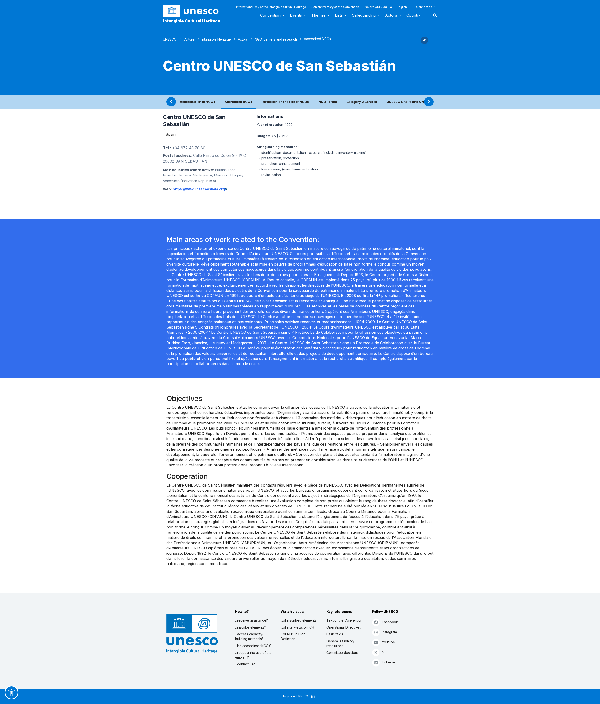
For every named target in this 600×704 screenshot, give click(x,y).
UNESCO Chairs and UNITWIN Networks (418, 102)
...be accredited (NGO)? (253, 646)
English (402, 7)
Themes (318, 15)
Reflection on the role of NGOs (285, 102)
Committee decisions (342, 653)
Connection (424, 7)
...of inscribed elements (298, 620)
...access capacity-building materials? (249, 636)
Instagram (389, 632)
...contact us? (245, 664)
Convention (270, 15)
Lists (339, 15)
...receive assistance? (251, 620)
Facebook (390, 622)
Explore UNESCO (375, 7)
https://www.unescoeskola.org (199, 189)
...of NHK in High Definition (293, 636)
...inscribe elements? (250, 627)
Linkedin (388, 662)
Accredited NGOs (238, 102)
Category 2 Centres (361, 102)
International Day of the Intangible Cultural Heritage (271, 7)
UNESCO (169, 39)
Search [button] (433, 15)
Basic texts (334, 634)
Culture (189, 39)
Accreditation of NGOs (197, 102)
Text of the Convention (344, 620)
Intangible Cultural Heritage (191, 21)
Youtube (388, 642)
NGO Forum (328, 102)
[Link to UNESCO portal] (194, 11)
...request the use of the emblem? (253, 655)
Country (413, 15)
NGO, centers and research (276, 39)
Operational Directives (343, 627)
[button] (424, 42)
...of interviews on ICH (297, 627)
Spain (170, 134)
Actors (391, 15)
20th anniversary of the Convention (335, 7)
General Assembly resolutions (340, 643)
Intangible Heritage (216, 39)
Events (296, 15)
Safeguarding (364, 15)
